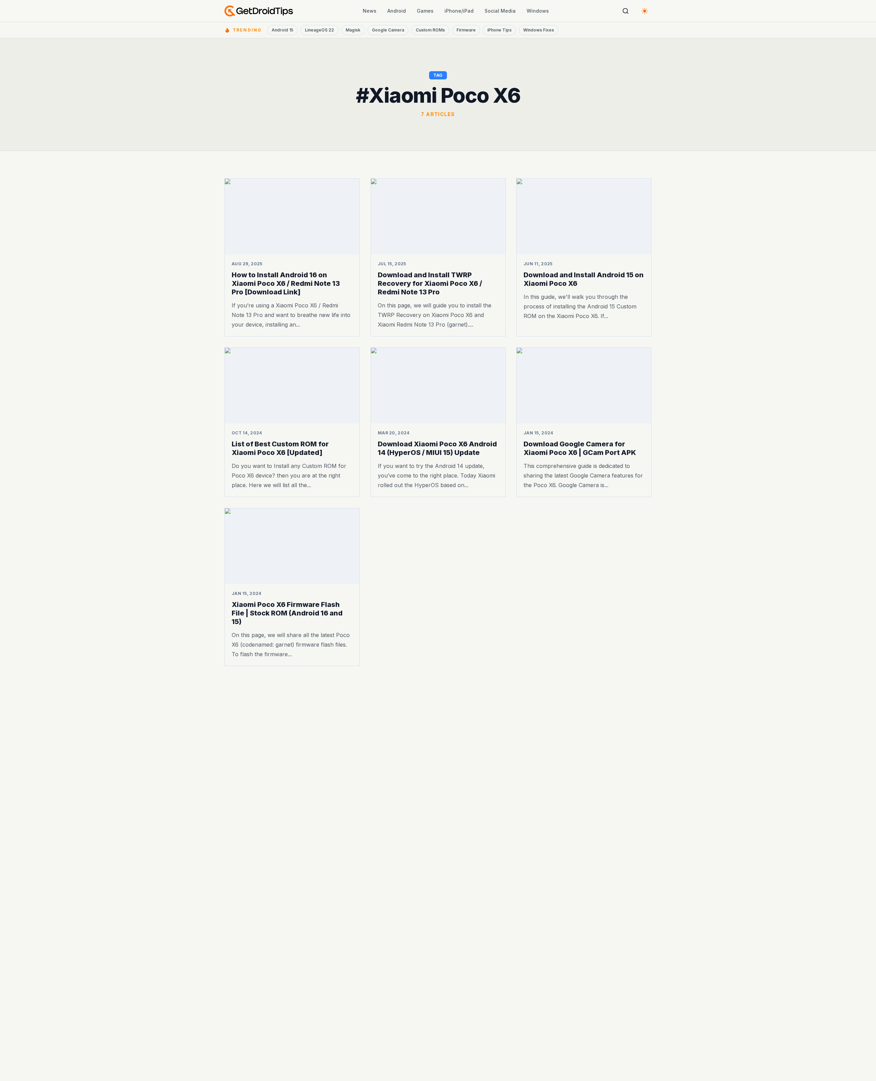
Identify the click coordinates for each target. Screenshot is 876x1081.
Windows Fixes (538, 30)
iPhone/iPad (459, 11)
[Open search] (625, 11)
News (369, 11)
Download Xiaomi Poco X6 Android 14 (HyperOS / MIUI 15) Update (437, 448)
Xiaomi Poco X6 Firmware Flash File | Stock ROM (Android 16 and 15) (287, 613)
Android (396, 11)
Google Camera (388, 30)
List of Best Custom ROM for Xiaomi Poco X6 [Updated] (280, 448)
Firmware (466, 30)
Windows (538, 11)
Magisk (353, 30)
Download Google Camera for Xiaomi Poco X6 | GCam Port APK (580, 448)
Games (425, 11)
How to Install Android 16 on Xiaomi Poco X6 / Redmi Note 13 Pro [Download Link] (286, 283)
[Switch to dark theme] (645, 11)
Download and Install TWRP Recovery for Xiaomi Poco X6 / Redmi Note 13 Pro (430, 283)
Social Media (500, 11)
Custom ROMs (430, 30)
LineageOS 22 (319, 30)
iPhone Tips (499, 30)
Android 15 (282, 30)
